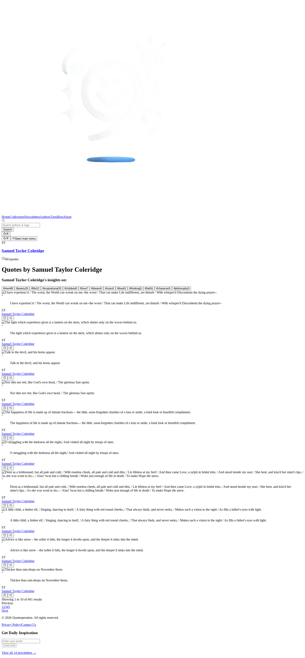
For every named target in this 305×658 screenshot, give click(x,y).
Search (7, 229)
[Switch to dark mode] (6, 234)
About (67, 217)
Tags (53, 217)
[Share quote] (11, 318)
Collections (17, 217)
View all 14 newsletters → (19, 652)
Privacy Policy (11, 624)
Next (5, 610)
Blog (60, 217)
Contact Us (28, 624)
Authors (45, 217)
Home (6, 217)
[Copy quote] (5, 318)
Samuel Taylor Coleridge (18, 314)
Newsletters (32, 217)
